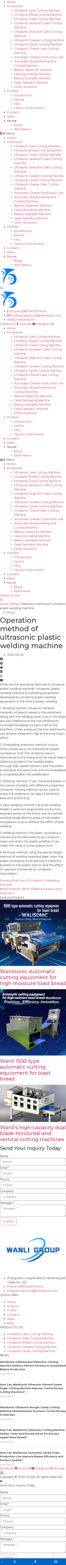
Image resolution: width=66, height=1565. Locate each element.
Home (11, 2)
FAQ (17, 103)
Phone (5, 1179)
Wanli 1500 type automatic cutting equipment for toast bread (25, 1070)
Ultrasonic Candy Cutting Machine (38, 44)
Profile (12, 91)
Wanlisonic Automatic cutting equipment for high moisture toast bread (33, 977)
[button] (33, 133)
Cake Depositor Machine (31, 82)
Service (19, 99)
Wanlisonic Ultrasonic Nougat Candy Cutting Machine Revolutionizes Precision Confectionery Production (33, 1411)
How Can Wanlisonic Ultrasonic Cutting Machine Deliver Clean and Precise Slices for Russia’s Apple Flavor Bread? (32, 1433)
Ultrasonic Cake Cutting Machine (37, 10)
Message (7, 1202)
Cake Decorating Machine (32, 74)
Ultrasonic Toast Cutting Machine (37, 19)
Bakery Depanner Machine (33, 70)
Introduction (23, 95)
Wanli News (22, 129)
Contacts (13, 112)
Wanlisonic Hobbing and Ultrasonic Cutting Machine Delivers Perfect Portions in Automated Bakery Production (33, 1365)
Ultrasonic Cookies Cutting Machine (39, 40)
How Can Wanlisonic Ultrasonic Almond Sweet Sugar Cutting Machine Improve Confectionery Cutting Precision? (31, 1388)
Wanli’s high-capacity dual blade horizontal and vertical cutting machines (33, 1133)
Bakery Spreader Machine (32, 78)
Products (13, 6)
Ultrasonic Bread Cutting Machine (38, 14)
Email (5, 1168)
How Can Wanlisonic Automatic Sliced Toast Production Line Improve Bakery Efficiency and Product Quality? (31, 1456)
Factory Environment (29, 108)
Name (4, 1156)
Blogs (18, 125)
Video (11, 116)
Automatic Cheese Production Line (38, 57)
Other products (25, 87)
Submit (8, 1221)
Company (7, 1191)
